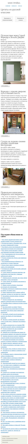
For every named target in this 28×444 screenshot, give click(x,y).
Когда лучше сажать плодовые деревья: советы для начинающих (12, 266)
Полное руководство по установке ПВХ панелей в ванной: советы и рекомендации (13, 326)
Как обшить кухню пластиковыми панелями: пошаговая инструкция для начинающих (13, 248)
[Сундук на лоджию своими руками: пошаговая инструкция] (14, 176)
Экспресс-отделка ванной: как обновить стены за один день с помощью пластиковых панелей (13, 321)
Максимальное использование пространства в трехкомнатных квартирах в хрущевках (13, 368)
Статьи (20, 6)
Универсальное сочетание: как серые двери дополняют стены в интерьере (14, 278)
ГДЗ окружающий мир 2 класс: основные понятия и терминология (13, 384)
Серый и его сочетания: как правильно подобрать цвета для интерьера (12, 373)
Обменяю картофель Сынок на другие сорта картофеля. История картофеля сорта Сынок (14, 400)
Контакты (4, 438)
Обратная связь (5, 442)
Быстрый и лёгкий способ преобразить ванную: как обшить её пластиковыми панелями (12, 316)
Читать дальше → (5, 85)
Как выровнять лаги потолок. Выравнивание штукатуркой (10, 380)
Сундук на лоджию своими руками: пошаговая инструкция (13, 143)
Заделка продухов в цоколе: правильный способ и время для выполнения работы (13, 337)
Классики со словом (20, 19)
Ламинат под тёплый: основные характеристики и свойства (10, 391)
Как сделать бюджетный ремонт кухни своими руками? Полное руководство (12, 240)
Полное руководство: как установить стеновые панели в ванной (12, 329)
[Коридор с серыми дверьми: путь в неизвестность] (14, 123)
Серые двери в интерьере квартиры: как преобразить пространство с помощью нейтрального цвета (13, 274)
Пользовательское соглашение (12, 438)
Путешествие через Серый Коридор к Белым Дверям (13, 36)
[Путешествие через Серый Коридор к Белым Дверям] (14, 72)
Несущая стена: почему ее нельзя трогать (14, 349)
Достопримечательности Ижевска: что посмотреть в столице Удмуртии (12, 262)
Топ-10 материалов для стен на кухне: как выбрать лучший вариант (13, 255)
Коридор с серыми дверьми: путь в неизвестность (13, 92)
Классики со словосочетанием (7, 19)
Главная (7, 6)
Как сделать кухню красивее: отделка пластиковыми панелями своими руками (12, 251)
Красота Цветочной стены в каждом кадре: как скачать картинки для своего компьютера (13, 388)
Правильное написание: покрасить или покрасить (12, 193)
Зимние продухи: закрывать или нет (13, 343)
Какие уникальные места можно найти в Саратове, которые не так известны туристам (13, 293)
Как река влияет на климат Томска (12, 307)
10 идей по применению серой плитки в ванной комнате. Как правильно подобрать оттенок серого (13, 408)
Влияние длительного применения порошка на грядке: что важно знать (14, 289)
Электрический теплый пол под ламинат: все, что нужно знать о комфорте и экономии (13, 364)
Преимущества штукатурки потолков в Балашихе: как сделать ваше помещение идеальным (12, 310)
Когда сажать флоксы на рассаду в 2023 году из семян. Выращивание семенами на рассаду (13, 417)
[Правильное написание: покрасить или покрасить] (14, 226)
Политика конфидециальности (7, 440)
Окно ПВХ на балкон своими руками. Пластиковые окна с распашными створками (13, 404)
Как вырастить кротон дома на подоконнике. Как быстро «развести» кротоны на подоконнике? (14, 430)
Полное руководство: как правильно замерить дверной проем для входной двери (13, 300)
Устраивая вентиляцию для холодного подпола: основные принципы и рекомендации (14, 340)
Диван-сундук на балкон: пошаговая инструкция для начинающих (12, 286)
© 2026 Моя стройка (5, 436)
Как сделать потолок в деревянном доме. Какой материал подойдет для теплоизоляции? (14, 377)
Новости (14, 6)
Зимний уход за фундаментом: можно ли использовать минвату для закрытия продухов (14, 333)
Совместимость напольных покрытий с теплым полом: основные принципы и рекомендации (12, 359)
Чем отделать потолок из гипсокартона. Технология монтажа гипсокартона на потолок (13, 413)
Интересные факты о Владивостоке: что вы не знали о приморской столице (13, 244)
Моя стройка (14, 3)
